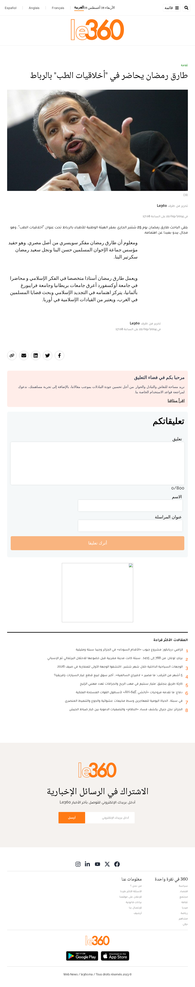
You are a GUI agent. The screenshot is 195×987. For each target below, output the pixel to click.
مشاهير (183, 918)
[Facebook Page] (117, 864)
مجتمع (184, 896)
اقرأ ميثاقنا (176, 400)
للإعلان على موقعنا (130, 896)
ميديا (185, 907)
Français (58, 8)
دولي (185, 924)
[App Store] (115, 956)
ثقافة (184, 65)
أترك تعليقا (97, 542)
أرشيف (138, 913)
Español (10, 8)
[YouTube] (97, 864)
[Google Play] (82, 956)
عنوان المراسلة (168, 516)
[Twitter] (107, 864)
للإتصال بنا (135, 907)
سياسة (183, 885)
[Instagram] (78, 864)
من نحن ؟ (136, 885)
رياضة (184, 913)
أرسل (72, 817)
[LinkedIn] (88, 864)
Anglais (34, 8)
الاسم (177, 496)
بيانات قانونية (134, 902)
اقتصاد (184, 891)
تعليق (177, 438)
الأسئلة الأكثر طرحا (131, 891)
